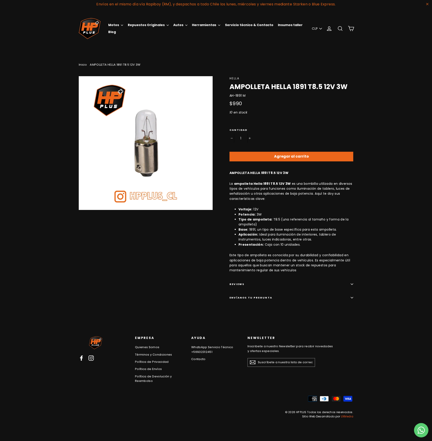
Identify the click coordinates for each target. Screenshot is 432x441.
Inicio (83, 64)
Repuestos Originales (146, 25)
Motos (114, 25)
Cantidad (239, 130)
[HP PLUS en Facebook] (81, 358)
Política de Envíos (148, 369)
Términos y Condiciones (153, 354)
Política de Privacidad (152, 362)
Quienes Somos (147, 347)
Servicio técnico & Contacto (249, 25)
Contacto (198, 359)
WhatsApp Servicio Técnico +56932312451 (212, 349)
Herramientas (204, 25)
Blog (112, 32)
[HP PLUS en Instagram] (91, 358)
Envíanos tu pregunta (251, 297)
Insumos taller (290, 25)
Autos (178, 25)
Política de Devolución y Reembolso (153, 378)
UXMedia (347, 416)
